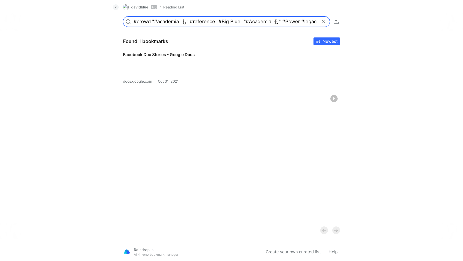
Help (333, 251)
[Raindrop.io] (127, 252)
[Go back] (116, 7)
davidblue (144, 7)
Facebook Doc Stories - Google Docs (154, 50)
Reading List (173, 7)
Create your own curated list (293, 251)
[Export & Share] (336, 22)
